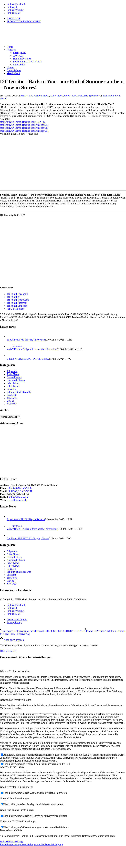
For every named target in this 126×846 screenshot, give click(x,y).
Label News (56, 95)
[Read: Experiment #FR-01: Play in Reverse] (9, 336)
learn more (9, 651)
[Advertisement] (63, 451)
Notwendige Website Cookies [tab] (15, 699)
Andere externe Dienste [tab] (12, 766)
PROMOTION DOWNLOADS (24, 21)
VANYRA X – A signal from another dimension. (32, 349)
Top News (12, 398)
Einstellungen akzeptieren (13, 844)
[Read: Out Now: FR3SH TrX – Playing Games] (9, 355)
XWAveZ (12, 403)
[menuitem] (66, 18)
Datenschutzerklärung (11, 841)
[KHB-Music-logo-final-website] (24, 41)
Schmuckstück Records (19, 392)
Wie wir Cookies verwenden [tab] (15, 671)
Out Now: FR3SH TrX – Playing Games (28, 358)
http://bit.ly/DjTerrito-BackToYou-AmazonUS (24, 127)
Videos (10, 400)
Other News (70, 95)
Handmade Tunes (16, 380)
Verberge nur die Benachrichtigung (45, 844)
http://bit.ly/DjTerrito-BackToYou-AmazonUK (24, 130)
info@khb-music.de (19, 497)
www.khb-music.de (17, 500)
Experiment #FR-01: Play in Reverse (26, 339)
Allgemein (12, 371)
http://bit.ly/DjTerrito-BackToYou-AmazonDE (24, 124)
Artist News (26, 95)
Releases (82, 95)
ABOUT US (13, 18)
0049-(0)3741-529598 (20, 488)
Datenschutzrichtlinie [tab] (11, 830)
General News (41, 95)
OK (2, 651)
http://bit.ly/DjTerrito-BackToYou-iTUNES (22, 121)
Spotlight (93, 95)
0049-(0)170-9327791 (20, 491)
